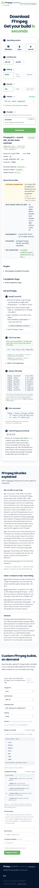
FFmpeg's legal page (25, 548)
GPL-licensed (25, 505)
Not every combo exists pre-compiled (16, 105)
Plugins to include (10, 730)
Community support (29, 4)
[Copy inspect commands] (31, 375)
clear (33, 730)
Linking (6, 713)
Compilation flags (10, 772)
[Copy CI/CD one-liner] (31, 349)
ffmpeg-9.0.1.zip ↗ (9, 146)
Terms (24, 884)
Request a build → (12, 852)
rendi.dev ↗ (32, 866)
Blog (4, 876)
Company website (13, 839)
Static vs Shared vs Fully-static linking (18, 576)
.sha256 (15, 354)
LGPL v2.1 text (15, 536)
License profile (9, 704)
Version (18, 721)
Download (19, 130)
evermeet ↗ (21, 167)
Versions (7, 615)
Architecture (8, 696)
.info (14, 358)
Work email (8, 831)
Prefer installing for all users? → (20, 326)
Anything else (8, 811)
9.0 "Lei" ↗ (17, 172)
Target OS (7, 688)
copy (22, 159)
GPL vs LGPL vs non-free (13, 490)
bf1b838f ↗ (20, 169)
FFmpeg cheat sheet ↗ (21, 438)
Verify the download (14, 363)
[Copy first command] (31, 413)
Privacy (20, 884)
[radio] (8, 48)
